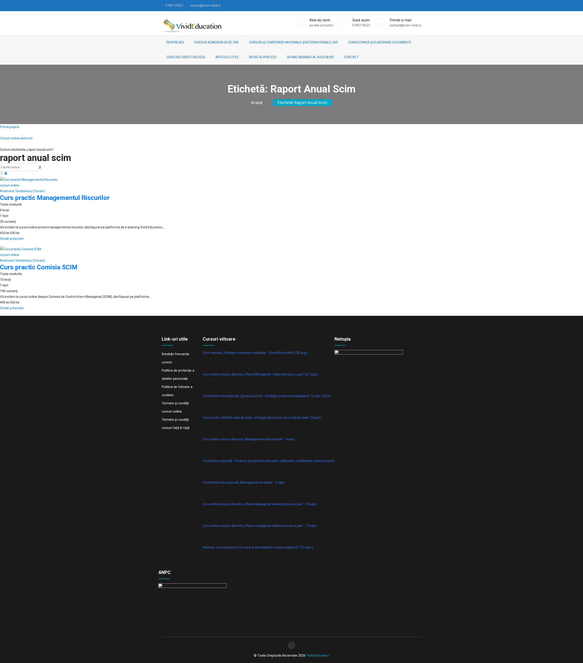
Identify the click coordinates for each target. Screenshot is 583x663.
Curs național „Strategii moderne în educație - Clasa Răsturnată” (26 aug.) (255, 352)
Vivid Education (317, 655)
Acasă (256, 102)
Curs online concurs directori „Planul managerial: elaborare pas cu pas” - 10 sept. (260, 526)
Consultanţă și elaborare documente (379, 42)
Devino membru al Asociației (310, 57)
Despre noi (175, 42)
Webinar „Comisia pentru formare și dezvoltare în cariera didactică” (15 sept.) (258, 547)
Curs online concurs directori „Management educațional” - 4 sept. (249, 439)
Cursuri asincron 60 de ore (216, 42)
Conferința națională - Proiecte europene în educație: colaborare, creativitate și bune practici (269, 461)
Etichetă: (302, 102)
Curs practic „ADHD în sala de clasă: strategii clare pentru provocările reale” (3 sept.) (262, 417)
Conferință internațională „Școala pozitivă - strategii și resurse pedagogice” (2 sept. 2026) (266, 396)
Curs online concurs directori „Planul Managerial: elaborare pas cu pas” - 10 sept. (260, 504)
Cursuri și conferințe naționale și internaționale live (293, 42)
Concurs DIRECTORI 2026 (185, 57)
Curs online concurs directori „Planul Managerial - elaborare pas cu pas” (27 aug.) (260, 374)
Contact (351, 57)
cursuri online (9, 185)
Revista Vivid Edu (263, 57)
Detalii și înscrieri (12, 238)
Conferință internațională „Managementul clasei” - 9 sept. (244, 482)
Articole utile (227, 57)
